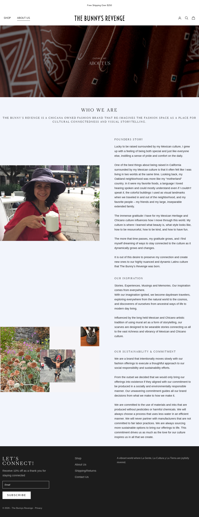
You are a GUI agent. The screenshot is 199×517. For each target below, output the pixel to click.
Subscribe (16, 495)
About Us (23, 18)
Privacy (38, 508)
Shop (7, 18)
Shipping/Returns (85, 470)
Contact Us (82, 477)
